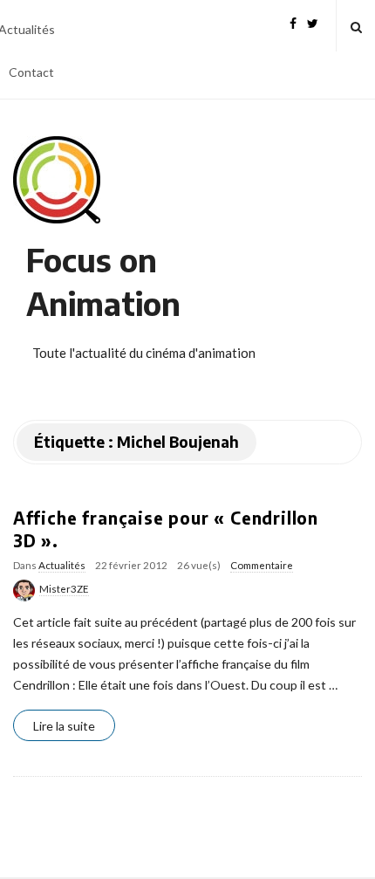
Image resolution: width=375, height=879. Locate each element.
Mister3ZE (64, 588)
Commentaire (261, 565)
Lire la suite (64, 725)
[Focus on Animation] (56, 179)
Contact (31, 72)
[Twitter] (312, 21)
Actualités (61, 565)
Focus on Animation (103, 281)
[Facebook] (293, 21)
